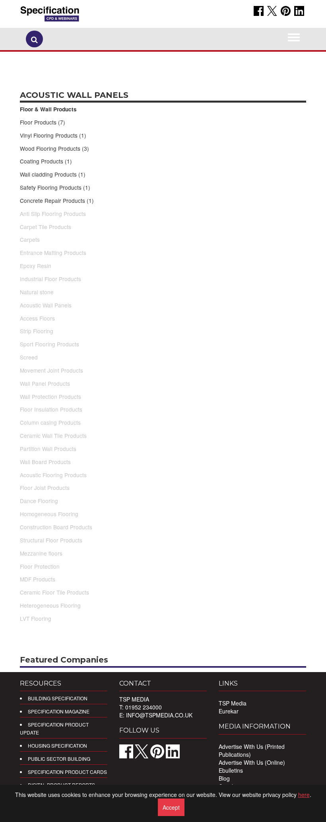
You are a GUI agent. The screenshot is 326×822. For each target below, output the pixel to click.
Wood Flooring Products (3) (54, 148)
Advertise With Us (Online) (252, 762)
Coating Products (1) (46, 161)
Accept (171, 807)
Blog (224, 778)
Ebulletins (231, 770)
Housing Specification (57, 745)
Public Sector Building (59, 758)
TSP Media (232, 703)
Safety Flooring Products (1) (55, 187)
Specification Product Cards (67, 771)
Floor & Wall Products (48, 109)
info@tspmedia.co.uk (159, 715)
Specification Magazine (58, 711)
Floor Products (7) (42, 122)
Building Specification (57, 698)
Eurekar (229, 711)
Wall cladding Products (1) (52, 174)
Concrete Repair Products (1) (57, 200)
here (304, 795)
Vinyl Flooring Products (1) (53, 135)
